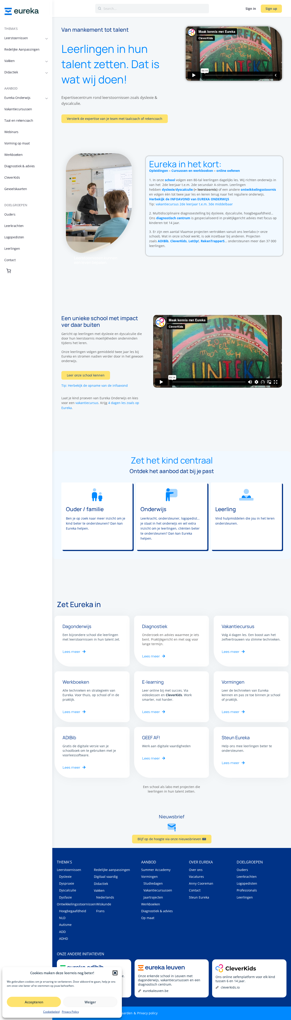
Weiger (90, 1002)
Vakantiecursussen (157, 890)
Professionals (247, 890)
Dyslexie (65, 876)
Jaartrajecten (153, 897)
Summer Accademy (156, 870)
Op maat (147, 918)
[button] (115, 973)
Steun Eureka (199, 897)
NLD (62, 918)
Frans (100, 911)
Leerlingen (245, 897)
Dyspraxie (66, 883)
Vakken (99, 890)
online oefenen (228, 170)
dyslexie (168, 189)
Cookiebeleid (51, 1012)
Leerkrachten (247, 876)
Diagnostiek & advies (157, 911)
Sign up (271, 8)
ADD (62, 932)
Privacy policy (147, 1013)
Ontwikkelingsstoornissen (75, 904)
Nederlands (105, 897)
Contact (195, 890)
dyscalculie (184, 189)
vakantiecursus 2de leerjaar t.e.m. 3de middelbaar (194, 204)
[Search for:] (152, 8)
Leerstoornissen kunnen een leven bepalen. (95, 260)
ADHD (63, 938)
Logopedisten (247, 883)
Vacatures (196, 876)
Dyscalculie (67, 890)
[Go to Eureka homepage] (22, 11)
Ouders (242, 870)
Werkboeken (150, 904)
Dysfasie (65, 897)
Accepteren (34, 1002)
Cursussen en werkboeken (192, 170)
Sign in (251, 8)
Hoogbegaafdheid (72, 911)
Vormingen (149, 876)
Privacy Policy (70, 1012)
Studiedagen (153, 883)
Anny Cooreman (201, 883)
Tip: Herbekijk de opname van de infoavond (94, 385)
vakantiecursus (86, 403)
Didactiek (101, 883)
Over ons (196, 870)
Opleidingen (158, 170)
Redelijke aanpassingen (112, 870)
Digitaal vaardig (106, 876)
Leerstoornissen (69, 870)
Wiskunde (103, 904)
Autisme (65, 924)
